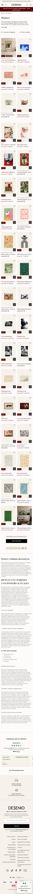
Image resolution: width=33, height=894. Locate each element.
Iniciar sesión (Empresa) (9, 862)
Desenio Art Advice (22, 836)
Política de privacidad (21, 829)
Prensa (14, 839)
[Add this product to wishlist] (14, 37)
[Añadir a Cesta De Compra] (30, 54)
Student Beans (12, 852)
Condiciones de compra (23, 844)
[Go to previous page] (7, 546)
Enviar (16, 826)
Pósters (10, 11)
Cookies (19, 847)
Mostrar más (16, 539)
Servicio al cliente (22, 839)
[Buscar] (6, 5)
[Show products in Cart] (30, 5)
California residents (22, 855)
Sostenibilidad (12, 844)
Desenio (3, 11)
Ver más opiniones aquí (16, 768)
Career (14, 842)
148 (23, 546)
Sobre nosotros (11, 836)
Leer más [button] (4, 25)
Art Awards (13, 859)
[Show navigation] (2, 5)
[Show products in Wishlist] (27, 5)
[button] (24, 887)
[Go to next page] (25, 546)
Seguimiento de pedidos (23, 842)
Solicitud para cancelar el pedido (24, 865)
